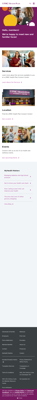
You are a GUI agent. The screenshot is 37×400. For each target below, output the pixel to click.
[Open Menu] (34, 3)
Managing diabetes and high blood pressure (16, 177)
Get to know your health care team (16, 183)
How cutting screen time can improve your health (14, 190)
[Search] (30, 3)
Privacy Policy (19, 390)
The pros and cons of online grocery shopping (14, 198)
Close (20, 398)
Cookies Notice (19, 392)
